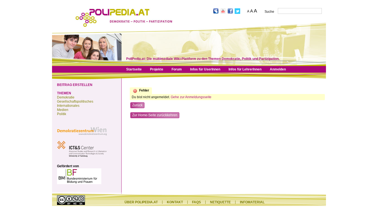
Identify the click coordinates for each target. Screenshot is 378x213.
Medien (62, 110)
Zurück (137, 105)
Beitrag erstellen (74, 85)
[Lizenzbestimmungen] (71, 204)
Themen (64, 93)
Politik (61, 114)
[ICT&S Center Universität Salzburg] (82, 158)
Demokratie (65, 97)
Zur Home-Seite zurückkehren (154, 115)
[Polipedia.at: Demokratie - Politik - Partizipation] (124, 26)
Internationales (68, 106)
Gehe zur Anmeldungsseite (191, 97)
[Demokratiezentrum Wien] (82, 137)
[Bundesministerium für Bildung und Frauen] (79, 183)
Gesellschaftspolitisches (75, 101)
